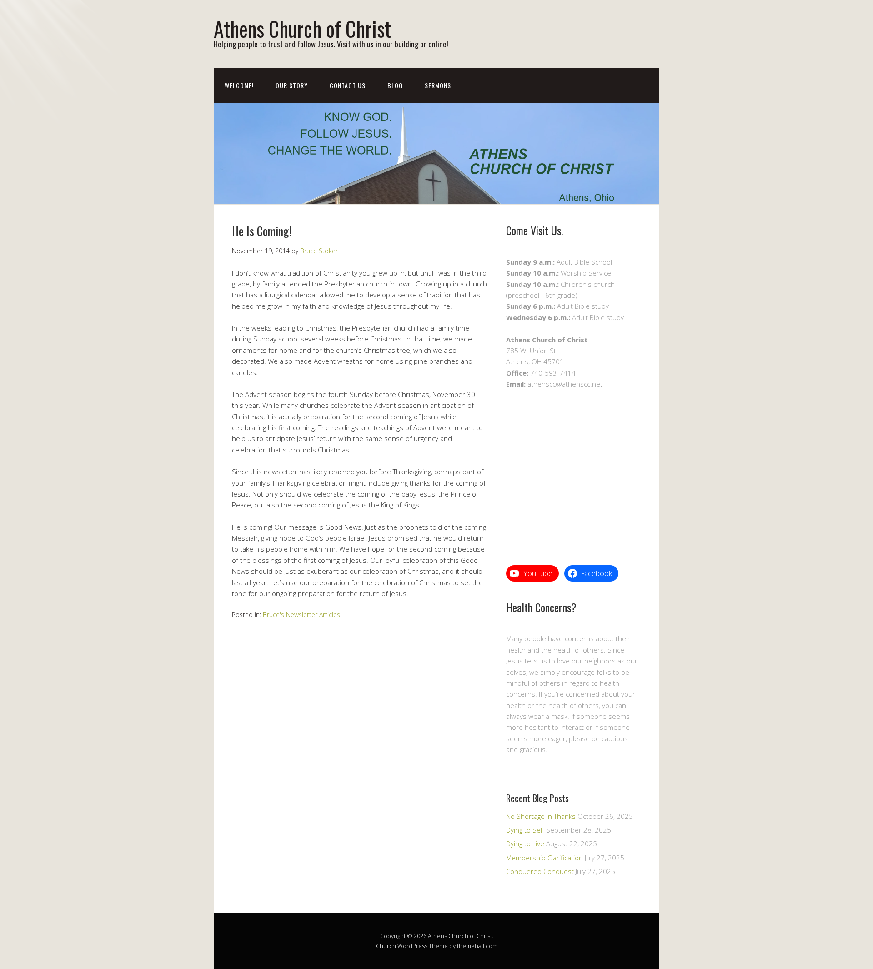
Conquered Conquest (540, 871)
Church (386, 946)
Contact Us (348, 85)
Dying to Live (525, 843)
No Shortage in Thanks (541, 816)
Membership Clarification (544, 857)
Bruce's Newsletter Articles (301, 614)
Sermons (438, 85)
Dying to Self (525, 829)
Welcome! (239, 85)
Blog (395, 85)
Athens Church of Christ (302, 28)
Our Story (292, 85)
